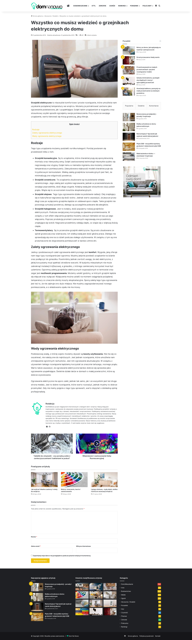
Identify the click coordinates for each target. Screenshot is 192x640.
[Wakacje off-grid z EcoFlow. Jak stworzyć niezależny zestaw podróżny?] (82, 586)
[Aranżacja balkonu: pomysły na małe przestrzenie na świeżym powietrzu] (129, 91)
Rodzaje (35, 129)
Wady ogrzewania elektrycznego (46, 136)
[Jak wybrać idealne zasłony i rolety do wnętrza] (44, 479)
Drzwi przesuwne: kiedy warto (148, 57)
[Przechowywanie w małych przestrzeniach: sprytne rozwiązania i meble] (129, 70)
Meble (123, 595)
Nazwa (34, 537)
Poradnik (134, 6)
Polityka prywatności (146, 636)
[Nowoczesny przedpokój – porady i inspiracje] (129, 117)
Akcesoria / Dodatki (51, 16)
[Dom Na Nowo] (46, 5)
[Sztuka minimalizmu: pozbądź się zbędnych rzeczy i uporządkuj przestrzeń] (129, 81)
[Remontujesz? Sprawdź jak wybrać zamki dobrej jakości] (129, 137)
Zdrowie (102, 6)
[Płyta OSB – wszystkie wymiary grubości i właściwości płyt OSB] (129, 147)
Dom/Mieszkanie (80, 6)
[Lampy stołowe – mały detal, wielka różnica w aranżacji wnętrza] (104, 479)
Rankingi (122, 6)
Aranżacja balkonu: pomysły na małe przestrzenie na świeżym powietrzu (148, 90)
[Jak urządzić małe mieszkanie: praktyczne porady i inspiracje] (96, 595)
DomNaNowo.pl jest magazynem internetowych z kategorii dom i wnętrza (71, 407)
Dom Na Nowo (74, 636)
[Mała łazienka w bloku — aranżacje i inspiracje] (129, 156)
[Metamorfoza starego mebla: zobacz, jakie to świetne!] (82, 611)
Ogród (112, 6)
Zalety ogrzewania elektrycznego (47, 133)
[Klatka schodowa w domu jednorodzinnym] (129, 127)
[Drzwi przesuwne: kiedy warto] (129, 60)
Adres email (36, 546)
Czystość (124, 612)
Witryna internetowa (83, 546)
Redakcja (50, 403)
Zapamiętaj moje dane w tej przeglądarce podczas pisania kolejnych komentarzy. (62, 556)
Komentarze (154, 106)
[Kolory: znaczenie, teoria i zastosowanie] (74, 479)
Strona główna (37, 16)
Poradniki (124, 605)
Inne (122, 588)
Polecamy (147, 6)
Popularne (129, 106)
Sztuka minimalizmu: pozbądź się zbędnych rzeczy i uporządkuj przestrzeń (148, 80)
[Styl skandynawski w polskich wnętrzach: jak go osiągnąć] (110, 595)
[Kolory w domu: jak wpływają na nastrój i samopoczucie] (129, 50)
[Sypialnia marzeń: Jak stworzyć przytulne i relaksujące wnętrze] (96, 586)
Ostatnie (141, 106)
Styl (94, 6)
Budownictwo (126, 591)
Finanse (124, 616)
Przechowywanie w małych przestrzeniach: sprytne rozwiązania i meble (147, 69)
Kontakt (157, 636)
